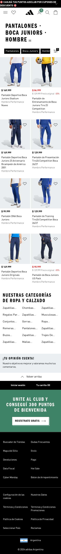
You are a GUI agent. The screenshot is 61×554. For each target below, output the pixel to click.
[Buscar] (47, 12)
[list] (25, 51)
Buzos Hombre (7, 335)
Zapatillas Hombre (8, 308)
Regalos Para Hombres (11, 315)
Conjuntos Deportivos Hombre (9, 322)
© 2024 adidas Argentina (30, 549)
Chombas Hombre (27, 308)
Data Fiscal (9, 468)
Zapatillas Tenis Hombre (50, 342)
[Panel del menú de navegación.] (5, 12)
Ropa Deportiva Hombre (47, 322)
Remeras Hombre (8, 329)
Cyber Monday (10, 477)
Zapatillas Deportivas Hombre (9, 342)
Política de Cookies (13, 519)
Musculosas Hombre (49, 315)
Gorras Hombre (27, 322)
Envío (33, 451)
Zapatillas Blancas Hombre (28, 315)
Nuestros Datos (39, 495)
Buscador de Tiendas (14, 442)
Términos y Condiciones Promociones (43, 509)
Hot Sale (35, 468)
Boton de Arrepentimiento (44, 477)
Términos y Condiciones (15, 507)
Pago (33, 460)
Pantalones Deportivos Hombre (28, 329)
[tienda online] (30, 14)
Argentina (35, 540)
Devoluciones (10, 460)
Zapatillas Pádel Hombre (47, 329)
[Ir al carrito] (56, 12)
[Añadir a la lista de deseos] (24, 63)
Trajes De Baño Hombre (50, 335)
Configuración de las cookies (13, 496)
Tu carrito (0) (43, 385)
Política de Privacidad (42, 519)
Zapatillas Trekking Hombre (28, 335)
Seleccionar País (11, 528)
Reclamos (36, 528)
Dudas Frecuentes (40, 442)
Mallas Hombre (27, 342)
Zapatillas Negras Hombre (47, 308)
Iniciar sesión (18, 385)
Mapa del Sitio (10, 451)
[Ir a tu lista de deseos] (13, 12)
